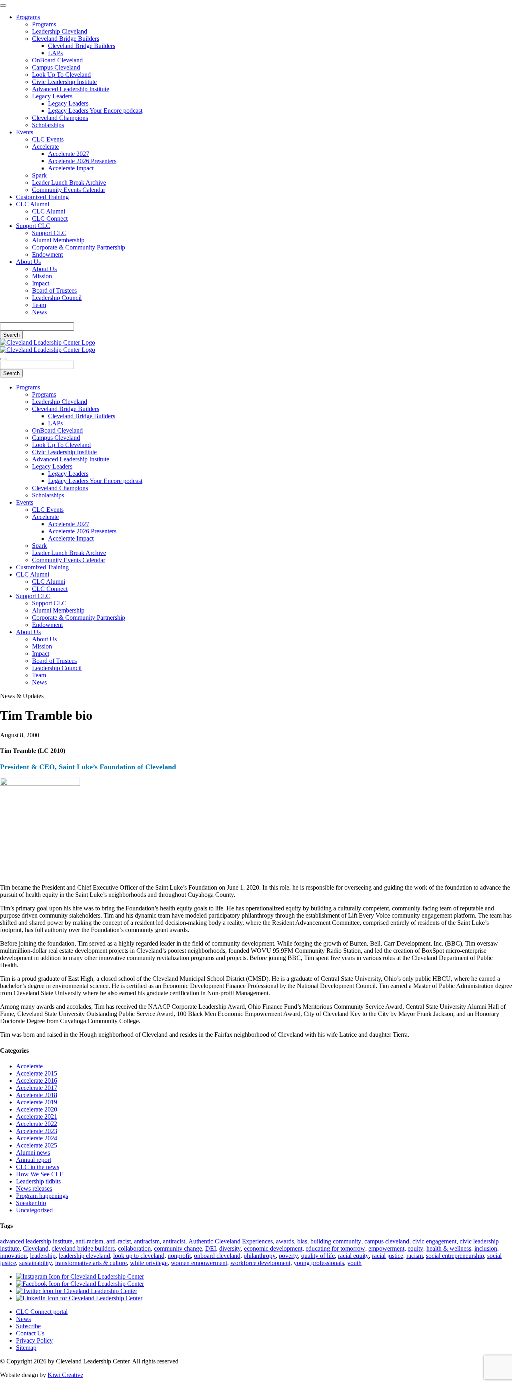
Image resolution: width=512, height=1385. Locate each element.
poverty (288, 1255)
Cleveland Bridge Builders (65, 38)
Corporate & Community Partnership (78, 247)
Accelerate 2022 (36, 1123)
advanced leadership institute (36, 1241)
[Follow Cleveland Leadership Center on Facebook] (80, 1283)
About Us (28, 261)
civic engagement (434, 1241)
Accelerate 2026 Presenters (82, 161)
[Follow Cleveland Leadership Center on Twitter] (76, 1290)
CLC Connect (50, 218)
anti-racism (89, 1241)
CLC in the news (37, 1166)
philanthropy (260, 1255)
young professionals (319, 1262)
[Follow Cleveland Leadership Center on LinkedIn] (79, 1298)
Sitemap (26, 1347)
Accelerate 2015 (36, 1073)
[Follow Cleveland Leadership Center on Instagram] (80, 1276)
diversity (230, 1248)
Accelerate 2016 (36, 1080)
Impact (40, 283)
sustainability (35, 1262)
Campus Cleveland (56, 67)
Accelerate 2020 (36, 1109)
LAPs (55, 53)
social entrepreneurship (455, 1255)
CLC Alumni (32, 204)
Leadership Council (57, 297)
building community (335, 1241)
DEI (210, 1248)
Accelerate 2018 (36, 1095)
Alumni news (33, 1152)
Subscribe (28, 1326)
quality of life (318, 1255)
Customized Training (42, 197)
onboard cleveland (217, 1255)
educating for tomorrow (335, 1248)
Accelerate (45, 146)
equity (415, 1248)
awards (285, 1241)
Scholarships (48, 125)
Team (39, 304)
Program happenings (42, 1195)
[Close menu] (3, 5)
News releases (34, 1188)
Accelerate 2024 (36, 1138)
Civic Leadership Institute (64, 81)
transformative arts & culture (91, 1262)
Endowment (47, 254)
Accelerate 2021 (36, 1116)
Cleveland (35, 1248)
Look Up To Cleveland (61, 74)
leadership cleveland (84, 1255)
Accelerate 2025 (36, 1145)
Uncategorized (34, 1210)
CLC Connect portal (42, 1311)
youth (354, 1262)
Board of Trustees (54, 290)
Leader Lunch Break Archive (69, 182)
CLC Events (48, 139)
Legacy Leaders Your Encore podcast (95, 110)
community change (178, 1248)
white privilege (149, 1262)
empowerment (386, 1248)
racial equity (353, 1255)
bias (302, 1241)
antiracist (174, 1241)
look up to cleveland (138, 1255)
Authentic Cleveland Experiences (230, 1241)
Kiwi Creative (65, 1374)
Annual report (33, 1159)
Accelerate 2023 (36, 1131)
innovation (13, 1255)
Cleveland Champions (60, 117)
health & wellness (448, 1248)
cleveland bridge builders (83, 1248)
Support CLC (33, 225)
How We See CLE (40, 1174)
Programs (28, 17)
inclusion (485, 1248)
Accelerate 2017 (36, 1087)
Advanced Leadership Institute (70, 89)
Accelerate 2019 (36, 1102)
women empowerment (199, 1262)
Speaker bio (31, 1202)
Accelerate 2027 (68, 153)
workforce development (260, 1262)
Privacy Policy (34, 1340)
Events (24, 132)
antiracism (147, 1241)
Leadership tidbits (38, 1181)
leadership (43, 1255)
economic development (273, 1248)
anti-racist (118, 1241)
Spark (39, 175)
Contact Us (30, 1333)
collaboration (134, 1248)
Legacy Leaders (52, 96)
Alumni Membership (58, 240)
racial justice (387, 1255)
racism (414, 1255)
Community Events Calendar (68, 189)
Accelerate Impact (71, 168)
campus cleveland (386, 1241)
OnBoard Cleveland (57, 60)
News (39, 312)
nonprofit (179, 1255)
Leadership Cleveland (59, 31)
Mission (42, 276)
